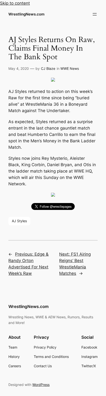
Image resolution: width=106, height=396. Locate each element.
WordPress (41, 384)
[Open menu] (95, 14)
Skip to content (15, 3)
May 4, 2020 (18, 68)
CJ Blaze (48, 68)
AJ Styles (19, 221)
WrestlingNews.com (26, 14)
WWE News (69, 68)
